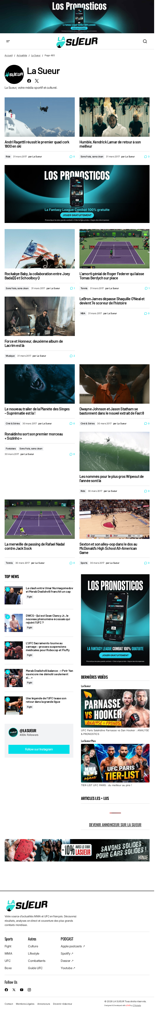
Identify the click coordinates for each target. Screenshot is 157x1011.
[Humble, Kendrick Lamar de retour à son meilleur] (114, 117)
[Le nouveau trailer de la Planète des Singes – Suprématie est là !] (40, 384)
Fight (29, 596)
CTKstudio (137, 1005)
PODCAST (67, 939)
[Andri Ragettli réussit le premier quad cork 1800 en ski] (40, 117)
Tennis (84, 288)
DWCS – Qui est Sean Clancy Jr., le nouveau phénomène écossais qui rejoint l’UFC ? (48, 619)
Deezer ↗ (67, 961)
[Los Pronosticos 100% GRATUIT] (77, 17)
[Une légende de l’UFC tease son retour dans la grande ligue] (14, 705)
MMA (8, 953)
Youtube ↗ (68, 968)
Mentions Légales (25, 1003)
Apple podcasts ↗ (73, 946)
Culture (33, 946)
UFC (8, 961)
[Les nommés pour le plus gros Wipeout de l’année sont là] (114, 451)
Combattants (36, 961)
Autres (32, 939)
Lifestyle (33, 953)
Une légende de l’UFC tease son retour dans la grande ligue (46, 699)
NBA (83, 313)
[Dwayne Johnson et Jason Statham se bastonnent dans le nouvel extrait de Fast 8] (114, 384)
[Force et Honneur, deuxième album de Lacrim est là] (40, 316)
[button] (8, 41)
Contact (9, 1003)
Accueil (8, 55)
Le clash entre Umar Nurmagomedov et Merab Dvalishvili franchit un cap (49, 589)
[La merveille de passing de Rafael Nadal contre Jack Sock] (40, 519)
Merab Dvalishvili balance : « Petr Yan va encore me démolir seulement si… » (49, 674)
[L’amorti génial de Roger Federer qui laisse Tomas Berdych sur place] (114, 248)
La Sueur (36, 55)
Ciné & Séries (13, 423)
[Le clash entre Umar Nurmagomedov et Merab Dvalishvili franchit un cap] (14, 595)
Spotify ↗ (67, 953)
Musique (10, 355)
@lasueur (28, 730)
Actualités (22, 55)
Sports (84, 562)
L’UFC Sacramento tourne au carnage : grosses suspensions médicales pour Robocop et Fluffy (48, 646)
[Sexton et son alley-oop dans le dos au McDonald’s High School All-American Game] (114, 519)
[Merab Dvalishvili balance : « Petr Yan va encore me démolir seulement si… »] (14, 678)
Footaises (11, 448)
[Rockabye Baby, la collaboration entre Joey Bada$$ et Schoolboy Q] (40, 248)
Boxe (8, 968)
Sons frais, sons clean (92, 156)
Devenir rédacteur (62, 1003)
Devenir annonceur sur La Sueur (115, 824)
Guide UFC (35, 968)
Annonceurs (43, 1003)
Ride (8, 156)
